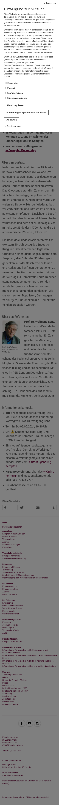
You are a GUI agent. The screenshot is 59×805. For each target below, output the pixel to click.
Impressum (51, 3)
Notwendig (12, 83)
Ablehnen (11, 119)
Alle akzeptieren (15, 105)
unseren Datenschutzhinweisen (39, 52)
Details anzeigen (14, 126)
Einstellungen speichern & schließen (26, 112)
